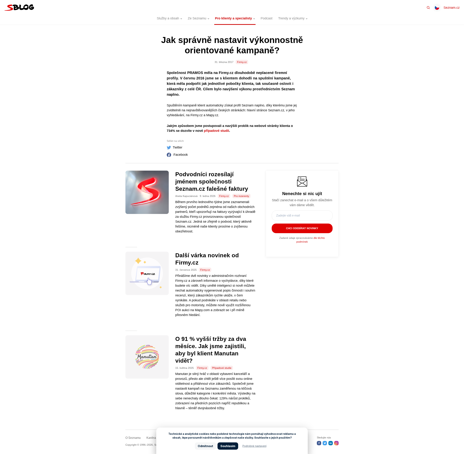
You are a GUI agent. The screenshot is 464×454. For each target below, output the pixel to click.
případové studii (216, 131)
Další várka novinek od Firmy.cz (207, 259)
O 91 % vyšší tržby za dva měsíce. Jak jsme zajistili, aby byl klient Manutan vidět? (210, 350)
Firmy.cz (242, 62)
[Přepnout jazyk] (437, 7)
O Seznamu (133, 437)
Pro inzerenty (241, 196)
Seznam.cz (452, 7)
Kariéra (151, 437)
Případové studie (221, 367)
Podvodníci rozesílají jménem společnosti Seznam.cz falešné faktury (211, 181)
